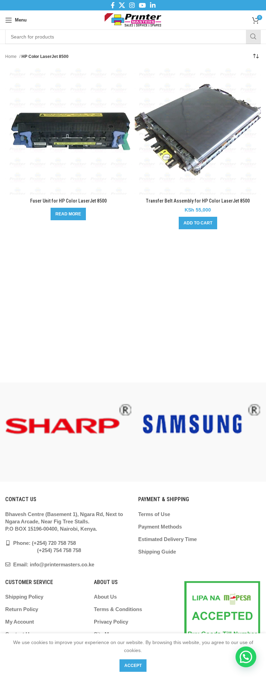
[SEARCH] (253, 36)
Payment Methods (160, 527)
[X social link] (122, 5)
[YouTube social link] (142, 5)
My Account (19, 622)
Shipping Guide (157, 552)
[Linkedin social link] (153, 5)
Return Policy (21, 609)
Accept (133, 665)
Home (11, 56)
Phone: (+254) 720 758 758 (44, 543)
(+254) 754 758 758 (43, 550)
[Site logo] (133, 19)
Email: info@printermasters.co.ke (53, 564)
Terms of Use (154, 514)
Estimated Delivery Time (167, 539)
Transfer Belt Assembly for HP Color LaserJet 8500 (198, 201)
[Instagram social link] (132, 5)
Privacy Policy (111, 622)
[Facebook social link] (113, 5)
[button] (198, 223)
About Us (105, 597)
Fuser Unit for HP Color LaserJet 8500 (68, 201)
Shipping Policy (24, 597)
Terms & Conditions (118, 609)
